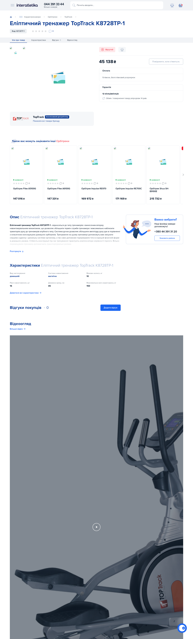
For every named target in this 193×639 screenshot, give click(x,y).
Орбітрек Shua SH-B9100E (159, 190)
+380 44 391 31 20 (165, 231)
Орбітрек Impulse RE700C (129, 188)
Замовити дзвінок (167, 238)
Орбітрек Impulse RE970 (93, 188)
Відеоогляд (72, 40)
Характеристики (38, 40)
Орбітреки (62, 141)
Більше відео (16, 329)
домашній (14, 276)
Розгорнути (15, 251)
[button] (183, 175)
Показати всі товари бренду (46, 121)
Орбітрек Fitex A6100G (58, 188)
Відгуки (56, 40)
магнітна (52, 276)
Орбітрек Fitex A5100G (24, 188)
